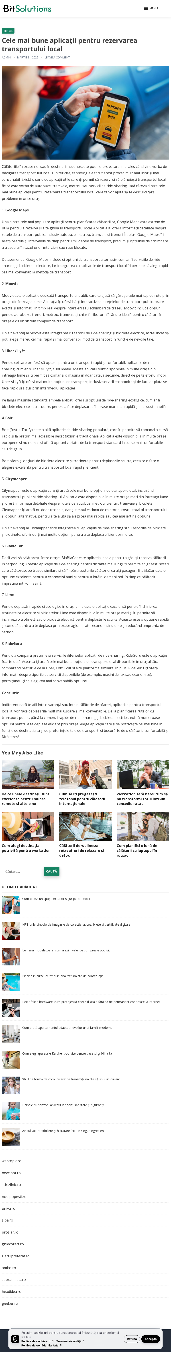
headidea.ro (11, 1291)
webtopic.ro (11, 1160)
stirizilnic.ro (11, 1184)
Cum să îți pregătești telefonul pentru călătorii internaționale (82, 799)
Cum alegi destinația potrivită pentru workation (26, 848)
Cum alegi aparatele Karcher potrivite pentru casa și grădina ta (67, 1053)
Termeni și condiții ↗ (70, 1341)
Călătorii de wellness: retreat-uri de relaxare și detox (81, 850)
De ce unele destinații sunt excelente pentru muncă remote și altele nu (25, 799)
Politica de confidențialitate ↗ (41, 1345)
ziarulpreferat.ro (16, 1256)
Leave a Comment (57, 57)
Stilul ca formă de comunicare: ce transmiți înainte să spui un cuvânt (71, 1079)
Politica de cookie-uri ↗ (37, 1341)
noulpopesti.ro (14, 1196)
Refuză (132, 1339)
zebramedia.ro (14, 1279)
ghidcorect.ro (13, 1244)
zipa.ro (7, 1220)
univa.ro (8, 1208)
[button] (151, 8)
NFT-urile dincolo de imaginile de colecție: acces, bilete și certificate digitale (76, 924)
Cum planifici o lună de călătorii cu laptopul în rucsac (137, 850)
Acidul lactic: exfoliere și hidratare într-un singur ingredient (63, 1131)
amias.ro (9, 1267)
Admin (6, 57)
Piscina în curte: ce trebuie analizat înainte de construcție (63, 976)
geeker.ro (10, 1303)
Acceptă (151, 1339)
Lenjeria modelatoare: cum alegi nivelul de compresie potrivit (66, 950)
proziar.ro (10, 1232)
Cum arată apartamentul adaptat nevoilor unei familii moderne (67, 1027)
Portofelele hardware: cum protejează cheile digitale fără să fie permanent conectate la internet (91, 1002)
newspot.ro (11, 1172)
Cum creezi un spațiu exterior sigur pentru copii (56, 899)
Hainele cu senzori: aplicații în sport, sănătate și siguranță (63, 1105)
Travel (8, 31)
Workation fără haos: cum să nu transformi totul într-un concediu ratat (142, 799)
